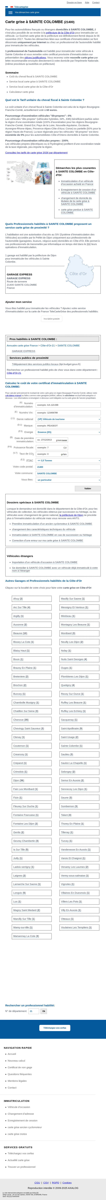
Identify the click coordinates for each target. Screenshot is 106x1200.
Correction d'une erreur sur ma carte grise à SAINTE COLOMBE (47, 540)
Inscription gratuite (52, 319)
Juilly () (17, 858)
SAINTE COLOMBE (69, 345)
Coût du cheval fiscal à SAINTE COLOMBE (33, 76)
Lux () (17, 901)
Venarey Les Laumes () (74, 867)
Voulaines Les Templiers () (76, 927)
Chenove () (21, 719)
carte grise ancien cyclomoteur (25, 1127)
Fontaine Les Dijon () (25, 823)
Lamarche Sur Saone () (27, 884)
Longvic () (19, 892)
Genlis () (18, 832)
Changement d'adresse (21, 1113)
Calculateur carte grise (21, 92)
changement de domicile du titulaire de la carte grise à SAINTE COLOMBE (76, 201)
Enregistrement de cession (22, 1120)
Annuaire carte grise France (22, 345)
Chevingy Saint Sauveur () (28, 728)
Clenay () (19, 737)
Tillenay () (67, 832)
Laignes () (19, 875)
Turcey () (66, 841)
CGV (46, 1182)
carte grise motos (17, 1134)
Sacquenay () (69, 719)
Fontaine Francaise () (26, 815)
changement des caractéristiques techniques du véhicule (43, 529)
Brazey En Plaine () (24, 667)
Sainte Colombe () (71, 745)
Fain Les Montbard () (25, 789)
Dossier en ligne (74, 2)
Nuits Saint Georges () (74, 659)
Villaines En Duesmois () (75, 892)
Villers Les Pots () (71, 901)
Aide (87, 2)
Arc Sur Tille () (21, 607)
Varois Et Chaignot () (73, 858)
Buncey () (19, 693)
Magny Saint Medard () (26, 910)
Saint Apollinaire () (71, 728)
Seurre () (66, 797)
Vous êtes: (27, 479)
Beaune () (20, 633)
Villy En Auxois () (71, 910)
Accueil (12, 1054)
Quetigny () (68, 685)
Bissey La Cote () (23, 642)
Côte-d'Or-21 (47, 345)
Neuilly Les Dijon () (72, 642)
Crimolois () (20, 771)
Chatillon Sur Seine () (25, 711)
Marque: (25, 425)
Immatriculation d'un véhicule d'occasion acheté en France (77, 182)
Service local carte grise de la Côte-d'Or (31, 86)
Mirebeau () (68, 616)
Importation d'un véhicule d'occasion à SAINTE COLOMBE (44, 562)
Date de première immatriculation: (22, 439)
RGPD (55, 1182)
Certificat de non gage (20, 1067)
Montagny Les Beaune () (75, 624)
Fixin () (17, 797)
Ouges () (66, 667)
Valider (87, 488)
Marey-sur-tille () (23, 927)
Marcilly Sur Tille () (24, 918)
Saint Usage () (69, 737)
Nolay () (66, 650)
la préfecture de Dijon (71, 515)
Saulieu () (67, 754)
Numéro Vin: (24, 412)
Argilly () (18, 616)
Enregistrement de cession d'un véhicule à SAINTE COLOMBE (78, 191)
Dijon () (18, 780)
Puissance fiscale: (21, 447)
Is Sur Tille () (20, 849)
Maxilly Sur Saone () (73, 598)
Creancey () (20, 754)
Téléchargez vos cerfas (54, 1028)
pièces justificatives (35, 57)
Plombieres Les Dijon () (74, 676)
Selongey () (68, 771)
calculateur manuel (13, 395)
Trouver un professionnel (21, 1167)
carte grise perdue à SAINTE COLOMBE (77, 211)
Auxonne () (20, 624)
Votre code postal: (22, 466)
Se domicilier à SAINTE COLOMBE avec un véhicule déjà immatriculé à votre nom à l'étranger (55, 569)
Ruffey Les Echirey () (73, 711)
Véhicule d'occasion (19, 1107)
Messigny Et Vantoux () (74, 607)
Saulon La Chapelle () (74, 763)
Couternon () (21, 745)
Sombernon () (69, 806)
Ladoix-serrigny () (23, 867)
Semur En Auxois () (72, 780)
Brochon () (19, 685)
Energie (25, 431)
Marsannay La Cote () (26, 936)
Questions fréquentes (20, 1074)
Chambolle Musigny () (26, 702)
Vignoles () (67, 884)
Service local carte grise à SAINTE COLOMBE (35, 81)
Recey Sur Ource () (72, 693)
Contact (95, 2)
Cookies (67, 1182)
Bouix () (18, 659)
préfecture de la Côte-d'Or (60, 32)
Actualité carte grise (19, 1160)
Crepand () (20, 763)
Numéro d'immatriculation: (23, 404)
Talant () (66, 815)
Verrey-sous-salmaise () (75, 875)
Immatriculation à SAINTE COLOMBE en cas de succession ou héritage (52, 535)
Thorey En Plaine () (72, 823)
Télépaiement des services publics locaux (35, 364)
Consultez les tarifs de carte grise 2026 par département (36, 152)
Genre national (22, 418)
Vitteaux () (67, 918)
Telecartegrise (21, 7)
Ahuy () (18, 598)
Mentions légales (17, 1081)
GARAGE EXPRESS (23, 351)
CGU (37, 1182)
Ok (43, 1011)
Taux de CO (23, 454)
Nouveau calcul (16, 1060)
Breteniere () (20, 676)
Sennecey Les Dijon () (74, 789)
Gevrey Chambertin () (26, 841)
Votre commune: (23, 473)
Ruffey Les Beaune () (73, 702)
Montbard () (68, 633)
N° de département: (16, 1011)
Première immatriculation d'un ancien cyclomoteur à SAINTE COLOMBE (52, 523)
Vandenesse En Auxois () (76, 849)
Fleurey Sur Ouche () (25, 806)
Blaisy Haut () (21, 650)
